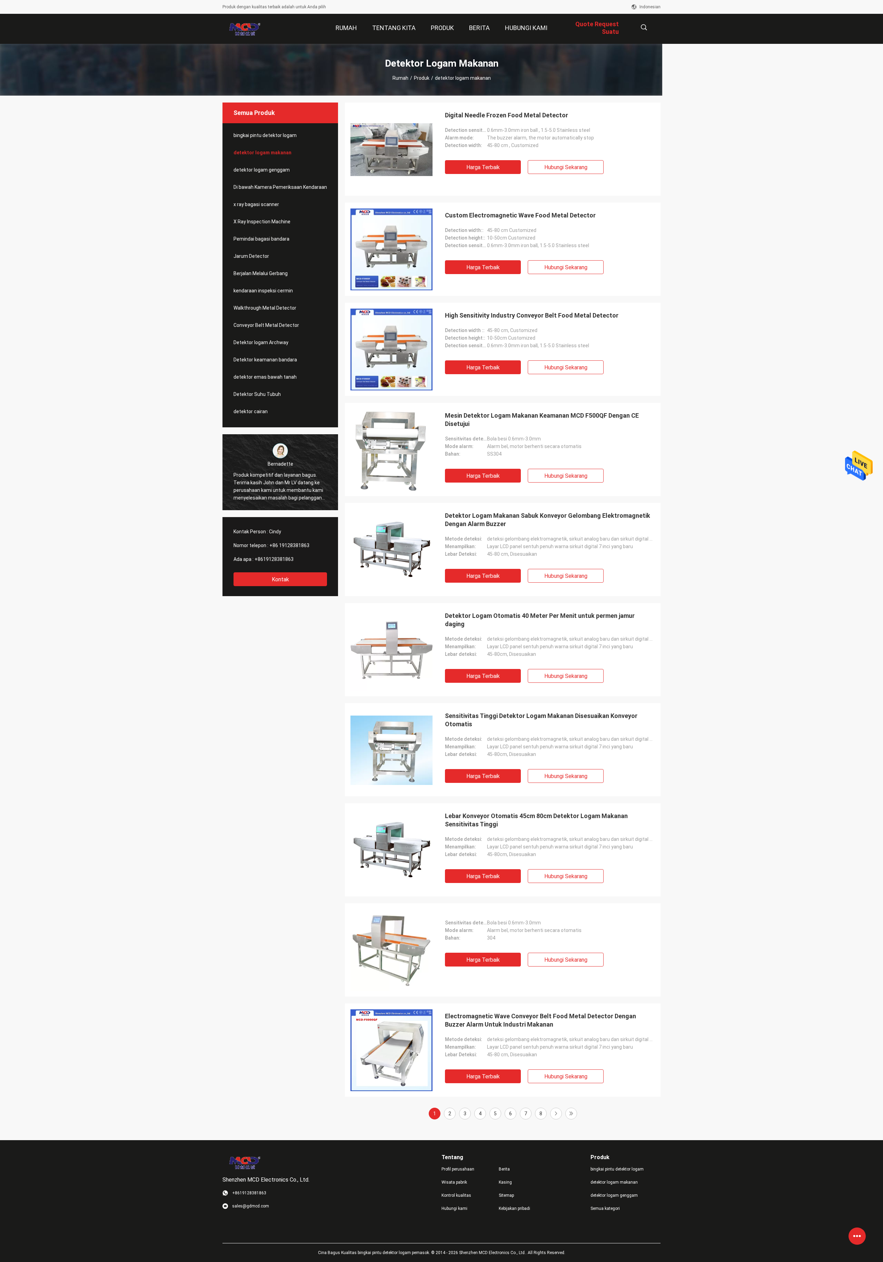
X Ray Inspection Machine (262, 221)
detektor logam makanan (262, 152)
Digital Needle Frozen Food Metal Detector (506, 115)
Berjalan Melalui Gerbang (261, 273)
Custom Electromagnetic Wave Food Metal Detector (520, 215)
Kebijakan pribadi (514, 1208)
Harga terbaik (483, 167)
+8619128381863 (274, 559)
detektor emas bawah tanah (265, 377)
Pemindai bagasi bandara (261, 239)
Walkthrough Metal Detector (265, 308)
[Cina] (391, 950)
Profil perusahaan (458, 1169)
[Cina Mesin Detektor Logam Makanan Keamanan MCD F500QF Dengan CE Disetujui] (391, 449)
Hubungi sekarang (565, 167)
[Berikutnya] (556, 1113)
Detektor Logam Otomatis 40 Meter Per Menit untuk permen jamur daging (540, 620)
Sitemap (506, 1195)
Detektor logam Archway (261, 342)
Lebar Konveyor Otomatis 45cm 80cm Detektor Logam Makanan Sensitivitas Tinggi (536, 820)
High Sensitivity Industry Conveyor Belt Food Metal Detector (531, 315)
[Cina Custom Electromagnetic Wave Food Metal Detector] (391, 249)
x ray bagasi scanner (256, 204)
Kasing (505, 1182)
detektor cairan (251, 411)
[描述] (643, 27)
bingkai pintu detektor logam (265, 135)
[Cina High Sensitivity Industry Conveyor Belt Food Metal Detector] (391, 349)
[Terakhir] (571, 1113)
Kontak (280, 579)
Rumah (400, 78)
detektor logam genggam (262, 170)
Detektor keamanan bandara (265, 359)
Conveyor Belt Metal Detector (266, 325)
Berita (504, 1169)
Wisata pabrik (454, 1182)
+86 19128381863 (289, 545)
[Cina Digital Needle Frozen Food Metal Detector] (391, 149)
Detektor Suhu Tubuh (257, 394)
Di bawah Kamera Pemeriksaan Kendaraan (280, 187)
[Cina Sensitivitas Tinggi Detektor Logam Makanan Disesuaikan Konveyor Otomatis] (391, 750)
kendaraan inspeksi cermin (263, 290)
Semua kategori (605, 1208)
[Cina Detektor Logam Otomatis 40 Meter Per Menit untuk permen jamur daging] (391, 649)
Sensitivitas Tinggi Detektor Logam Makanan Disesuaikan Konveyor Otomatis (541, 720)
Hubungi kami (454, 1208)
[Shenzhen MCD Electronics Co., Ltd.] (244, 29)
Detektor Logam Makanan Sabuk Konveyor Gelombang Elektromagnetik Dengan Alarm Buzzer (547, 519)
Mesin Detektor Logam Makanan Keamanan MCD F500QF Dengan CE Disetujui (542, 419)
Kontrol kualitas (456, 1195)
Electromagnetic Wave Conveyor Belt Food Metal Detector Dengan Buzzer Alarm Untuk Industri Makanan (540, 1020)
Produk (421, 78)
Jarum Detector (251, 256)
